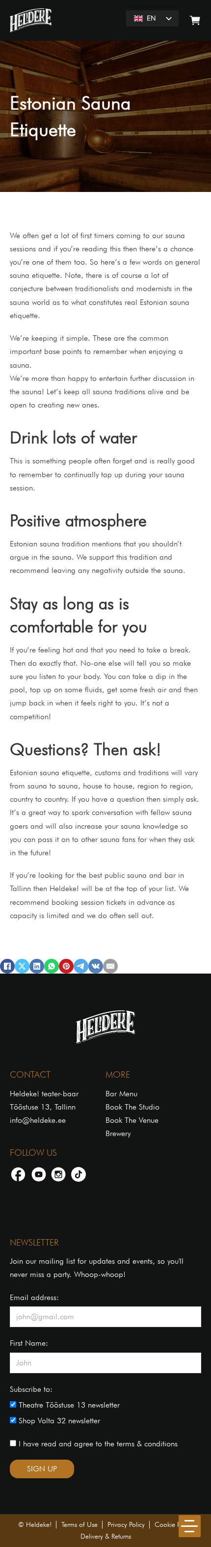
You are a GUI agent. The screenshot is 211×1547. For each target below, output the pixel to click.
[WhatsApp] (51, 966)
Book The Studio (132, 1107)
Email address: (34, 1297)
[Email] (110, 966)
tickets (116, 902)
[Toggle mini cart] (195, 20)
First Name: (29, 1343)
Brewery (118, 1133)
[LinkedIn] (36, 966)
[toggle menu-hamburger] (190, 1526)
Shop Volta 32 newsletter (58, 1420)
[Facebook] (7, 966)
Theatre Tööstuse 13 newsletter (68, 1405)
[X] (22, 966)
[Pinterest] (66, 966)
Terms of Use (79, 1524)
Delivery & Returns (105, 1536)
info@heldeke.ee (38, 1120)
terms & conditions (147, 1443)
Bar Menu (121, 1093)
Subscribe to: (31, 1389)
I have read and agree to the (97, 1443)
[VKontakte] (95, 966)
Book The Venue (132, 1120)
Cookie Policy (174, 1524)
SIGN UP (42, 1468)
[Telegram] (81, 966)
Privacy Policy (126, 1524)
